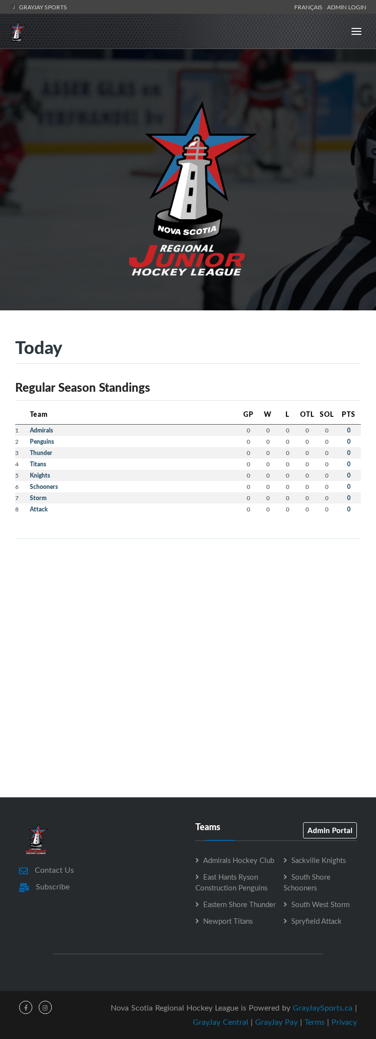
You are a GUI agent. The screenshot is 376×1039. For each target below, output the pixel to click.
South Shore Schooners (306, 882)
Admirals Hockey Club (238, 860)
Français (310, 7)
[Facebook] (26, 1007)
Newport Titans (228, 921)
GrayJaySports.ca (322, 1007)
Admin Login (346, 7)
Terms (315, 1021)
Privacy (344, 1021)
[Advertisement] (188, 615)
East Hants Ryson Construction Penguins (231, 882)
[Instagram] (45, 1007)
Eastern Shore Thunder (239, 904)
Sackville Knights (318, 860)
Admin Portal (329, 830)
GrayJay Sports (42, 7)
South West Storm (320, 904)
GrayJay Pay (276, 1021)
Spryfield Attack (316, 921)
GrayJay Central (220, 1021)
